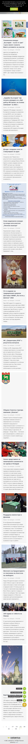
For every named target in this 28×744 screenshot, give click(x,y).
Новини (5, 49)
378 (17, 726)
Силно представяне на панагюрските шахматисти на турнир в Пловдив (13, 461)
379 (20, 726)
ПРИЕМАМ (14, 9)
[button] (24, 705)
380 (24, 726)
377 (13, 726)
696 (16, 728)
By (11, 49)
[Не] (26, 6)
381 (9, 728)
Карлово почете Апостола (13, 695)
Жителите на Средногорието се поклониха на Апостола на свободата (13, 573)
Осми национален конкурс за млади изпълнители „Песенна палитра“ (13, 223)
